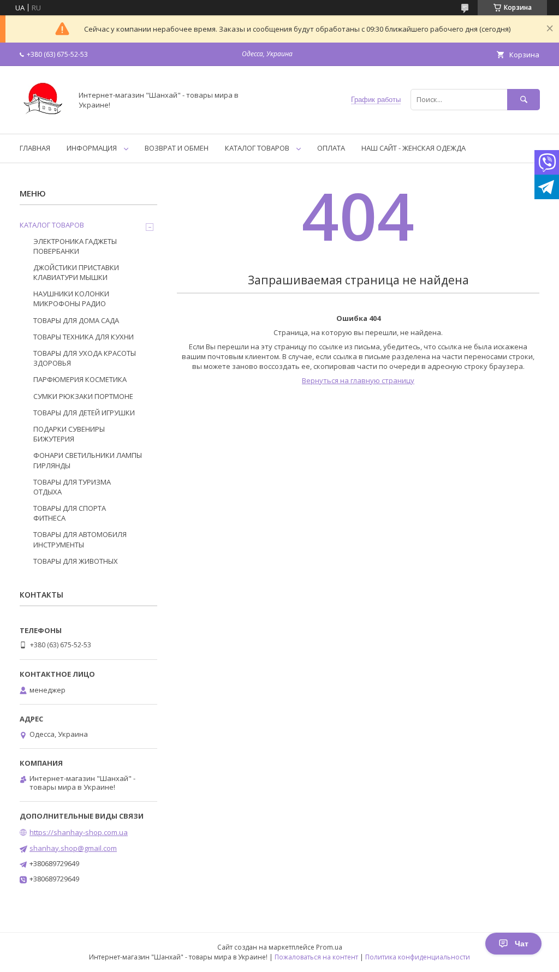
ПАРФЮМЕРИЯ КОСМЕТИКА (80, 379)
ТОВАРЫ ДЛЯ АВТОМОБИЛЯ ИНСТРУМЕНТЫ (80, 539)
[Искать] (523, 99)
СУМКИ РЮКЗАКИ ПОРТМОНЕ (83, 396)
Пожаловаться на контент (316, 957)
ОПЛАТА (331, 148)
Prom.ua (329, 947)
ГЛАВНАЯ (35, 148)
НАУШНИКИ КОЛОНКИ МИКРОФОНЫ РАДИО (71, 298)
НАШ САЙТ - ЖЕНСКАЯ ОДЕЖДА (413, 148)
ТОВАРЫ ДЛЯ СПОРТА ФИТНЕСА (69, 513)
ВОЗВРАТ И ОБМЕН (177, 148)
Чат (521, 943)
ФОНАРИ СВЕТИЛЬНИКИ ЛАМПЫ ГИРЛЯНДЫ (87, 460)
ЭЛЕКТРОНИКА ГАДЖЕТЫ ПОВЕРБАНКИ (75, 246)
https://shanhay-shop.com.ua (78, 832)
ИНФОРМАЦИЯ (92, 148)
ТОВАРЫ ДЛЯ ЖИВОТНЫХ (75, 561)
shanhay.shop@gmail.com (73, 848)
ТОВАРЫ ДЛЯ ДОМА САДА (76, 320)
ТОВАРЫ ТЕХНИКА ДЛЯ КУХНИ (83, 337)
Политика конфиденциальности (417, 957)
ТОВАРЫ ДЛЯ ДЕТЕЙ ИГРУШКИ (84, 413)
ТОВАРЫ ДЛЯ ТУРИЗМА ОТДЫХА (72, 487)
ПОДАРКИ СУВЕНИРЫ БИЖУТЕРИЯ (69, 434)
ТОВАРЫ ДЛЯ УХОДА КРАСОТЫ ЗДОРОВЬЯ (84, 358)
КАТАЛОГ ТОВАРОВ (257, 148)
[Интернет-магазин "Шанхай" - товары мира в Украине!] (43, 119)
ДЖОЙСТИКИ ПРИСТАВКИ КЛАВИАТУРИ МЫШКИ (76, 272)
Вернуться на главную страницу (358, 380)
